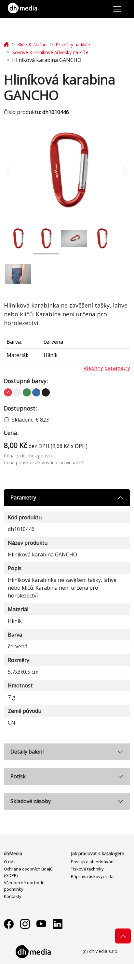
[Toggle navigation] (117, 9)
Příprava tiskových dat (93, 876)
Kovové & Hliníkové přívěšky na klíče (50, 52)
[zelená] (27, 392)
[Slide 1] (18, 238)
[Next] (120, 170)
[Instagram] (25, 923)
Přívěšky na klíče (73, 44)
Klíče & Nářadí (32, 44)
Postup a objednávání (92, 862)
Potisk (18, 776)
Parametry (23, 497)
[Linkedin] (57, 923)
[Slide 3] (74, 238)
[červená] (8, 392)
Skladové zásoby (30, 801)
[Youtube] (41, 923)
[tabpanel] (67, 612)
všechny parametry (107, 367)
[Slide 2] (46, 238)
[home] (6, 44)
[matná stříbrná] (17, 392)
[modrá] (36, 392)
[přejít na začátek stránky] (123, 935)
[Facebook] (9, 923)
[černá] (46, 392)
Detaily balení (27, 751)
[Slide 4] (102, 238)
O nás (10, 862)
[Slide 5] (18, 274)
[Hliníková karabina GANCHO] (67, 170)
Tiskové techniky (87, 869)
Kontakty (12, 896)
